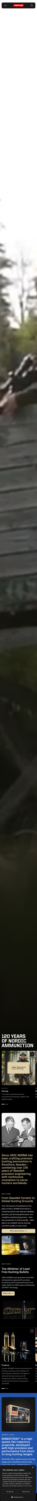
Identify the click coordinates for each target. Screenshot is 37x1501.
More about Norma (17, 1231)
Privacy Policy (27, 1486)
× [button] (33, 1467)
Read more (7, 1293)
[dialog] (18, 1483)
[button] (18, 1497)
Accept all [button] (9, 1491)
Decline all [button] (26, 1491)
